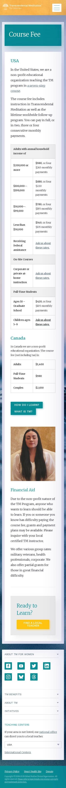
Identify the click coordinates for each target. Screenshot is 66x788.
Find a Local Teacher (33, 624)
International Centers (18, 752)
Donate (49, 771)
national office (48, 732)
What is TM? (23, 411)
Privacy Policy (12, 771)
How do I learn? (26, 405)
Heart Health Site (32, 771)
